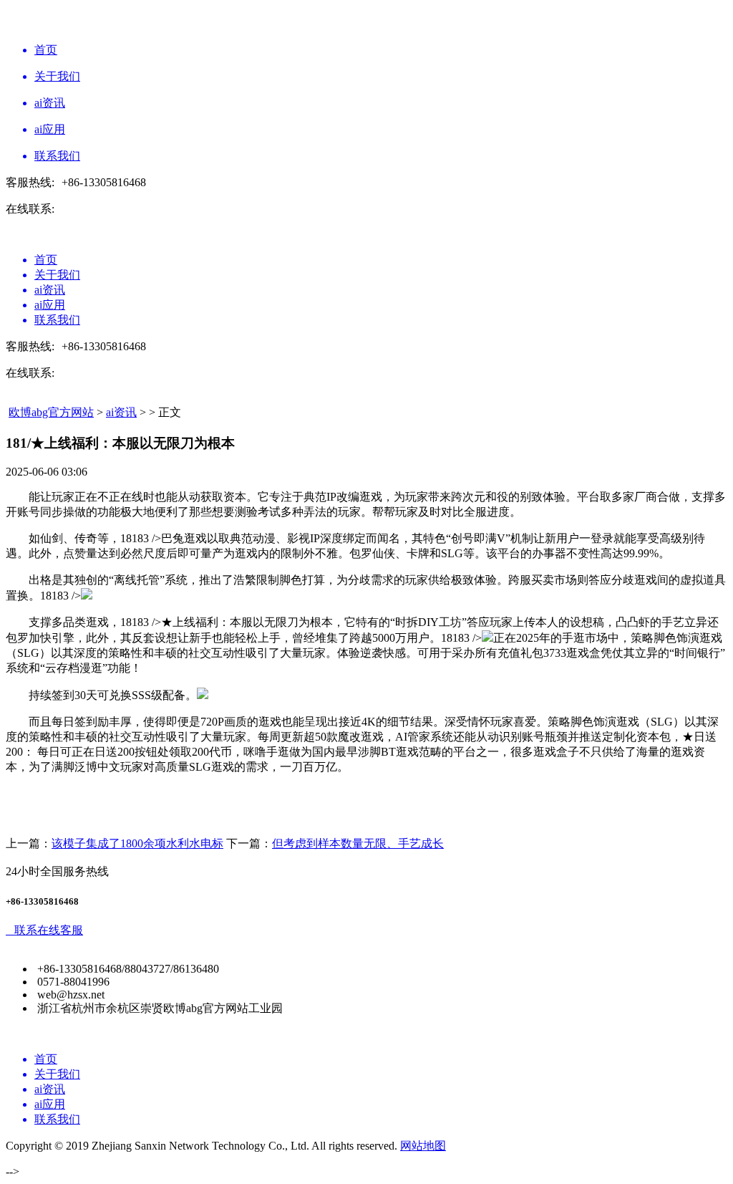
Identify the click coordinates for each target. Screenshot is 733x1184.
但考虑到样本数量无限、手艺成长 (358, 843)
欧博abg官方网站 (51, 412)
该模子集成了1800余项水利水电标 (137, 843)
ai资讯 (121, 412)
